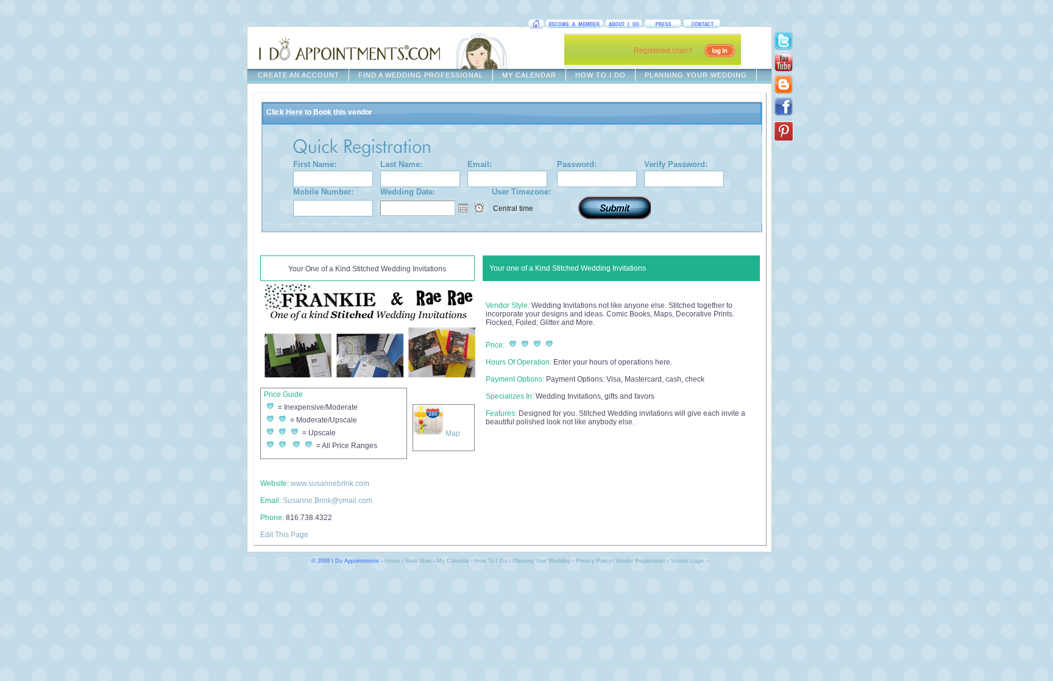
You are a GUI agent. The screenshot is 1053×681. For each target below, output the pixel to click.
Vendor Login (687, 561)
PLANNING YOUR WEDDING (696, 75)
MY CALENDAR (529, 75)
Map (452, 433)
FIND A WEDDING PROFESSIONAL (420, 75)
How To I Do (491, 561)
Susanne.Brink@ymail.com (327, 500)
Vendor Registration (640, 561)
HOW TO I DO (600, 75)
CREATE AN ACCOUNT (298, 75)
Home (392, 561)
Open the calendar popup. (463, 208)
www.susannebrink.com (330, 483)
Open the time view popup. (479, 208)
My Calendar (453, 561)
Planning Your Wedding (541, 561)
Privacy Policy (594, 561)
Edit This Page (284, 534)
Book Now (418, 561)
